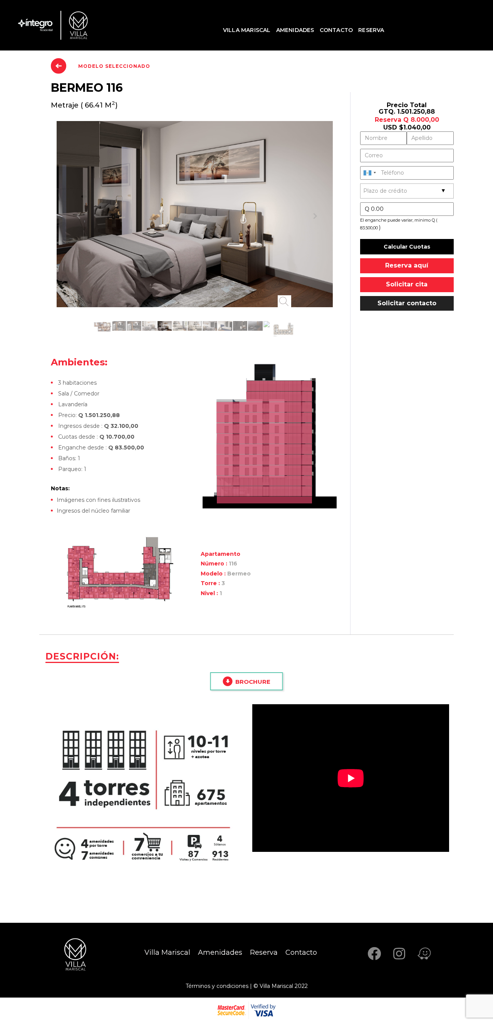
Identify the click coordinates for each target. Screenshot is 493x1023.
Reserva (371, 30)
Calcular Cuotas (407, 246)
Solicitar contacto (406, 303)
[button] (77, 214)
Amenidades (295, 30)
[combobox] (369, 173)
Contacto (336, 30)
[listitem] (264, 491)
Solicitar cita (407, 284)
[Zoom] (284, 301)
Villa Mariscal (247, 30)
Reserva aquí (406, 265)
